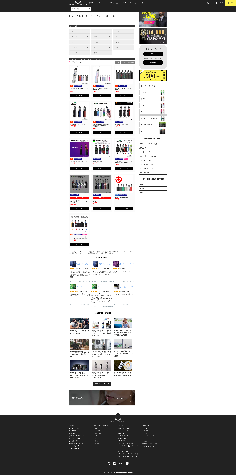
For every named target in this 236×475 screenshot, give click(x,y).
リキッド (120, 426)
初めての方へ (133, 3)
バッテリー (146, 431)
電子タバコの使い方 (75, 428)
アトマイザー (147, 428)
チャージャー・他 (148, 436)
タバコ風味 (122, 441)
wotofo (141, 197)
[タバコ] (143, 100)
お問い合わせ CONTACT (76, 436)
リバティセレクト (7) (146, 168)
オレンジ (74, 36)
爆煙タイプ (122, 433)
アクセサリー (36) (145, 160)
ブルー (74, 42)
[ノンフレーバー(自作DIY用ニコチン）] (152, 120)
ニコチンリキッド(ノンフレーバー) (129, 446)
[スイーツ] (143, 113)
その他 (95, 53)
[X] (109, 463)
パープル (96, 42)
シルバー (118, 47)
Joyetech (142, 188)
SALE (124, 3)
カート (211, 3)
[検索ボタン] (89, 9)
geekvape (142, 201)
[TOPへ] (118, 414)
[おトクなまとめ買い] (147, 126)
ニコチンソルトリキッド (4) (148, 144)
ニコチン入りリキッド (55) (147, 156)
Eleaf (141, 184)
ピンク (117, 42)
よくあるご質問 (73, 441)
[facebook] (114, 463)
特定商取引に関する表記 (149, 443)
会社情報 (145, 441)
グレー (95, 47)
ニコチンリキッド (101, 3)
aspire (141, 192)
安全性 (97, 428)
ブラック (74, 31)
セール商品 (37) (144, 172)
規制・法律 (98, 433)
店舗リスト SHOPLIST (76, 438)
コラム (142, 3)
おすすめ (97, 431)
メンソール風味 (123, 436)
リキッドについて (74, 433)
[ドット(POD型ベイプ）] (148, 87)
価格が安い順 (130, 62)
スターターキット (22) (146, 164)
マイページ (220, 3)
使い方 (97, 441)
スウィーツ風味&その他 (126, 443)
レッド (117, 31)
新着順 (123, 62)
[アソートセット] (146, 133)
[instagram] (120, 463)
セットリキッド (123, 431)
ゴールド (74, 53)
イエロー (96, 36)
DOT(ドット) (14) (144, 152)
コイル (145, 433)
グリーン (118, 36)
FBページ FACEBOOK (76, 443)
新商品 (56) (142, 148)
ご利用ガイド (73, 426)
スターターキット (114, 3)
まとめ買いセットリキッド (126, 428)
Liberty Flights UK (74, 446)
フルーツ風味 (123, 438)
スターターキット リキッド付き (128, 454)
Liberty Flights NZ (74, 448)
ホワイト (96, 31)
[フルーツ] (143, 107)
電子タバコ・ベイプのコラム (102, 426)
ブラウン (74, 47)
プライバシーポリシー (148, 446)
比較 (96, 436)
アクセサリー (146, 426)
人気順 (117, 62)
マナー (97, 438)
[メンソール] (144, 94)
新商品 (91, 3)
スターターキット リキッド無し (128, 456)
